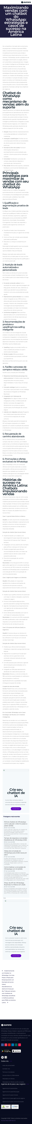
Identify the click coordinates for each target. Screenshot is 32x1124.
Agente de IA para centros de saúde (13, 1101)
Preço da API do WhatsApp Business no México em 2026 (14, 884)
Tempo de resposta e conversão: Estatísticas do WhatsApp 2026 (15, 839)
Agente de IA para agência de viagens (14, 1098)
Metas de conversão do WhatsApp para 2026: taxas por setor (15, 853)
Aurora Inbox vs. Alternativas (11, 1075)
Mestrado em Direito (9, 1078)
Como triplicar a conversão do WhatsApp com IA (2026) (15, 868)
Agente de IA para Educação (11, 1091)
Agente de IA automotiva (10, 1088)
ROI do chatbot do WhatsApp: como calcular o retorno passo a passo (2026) (15, 824)
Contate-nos (6, 1068)
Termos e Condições (9, 1072)
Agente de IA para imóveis (10, 1095)
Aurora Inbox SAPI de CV (8, 1120)
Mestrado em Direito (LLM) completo (13, 1082)
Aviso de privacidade (9, 1065)
